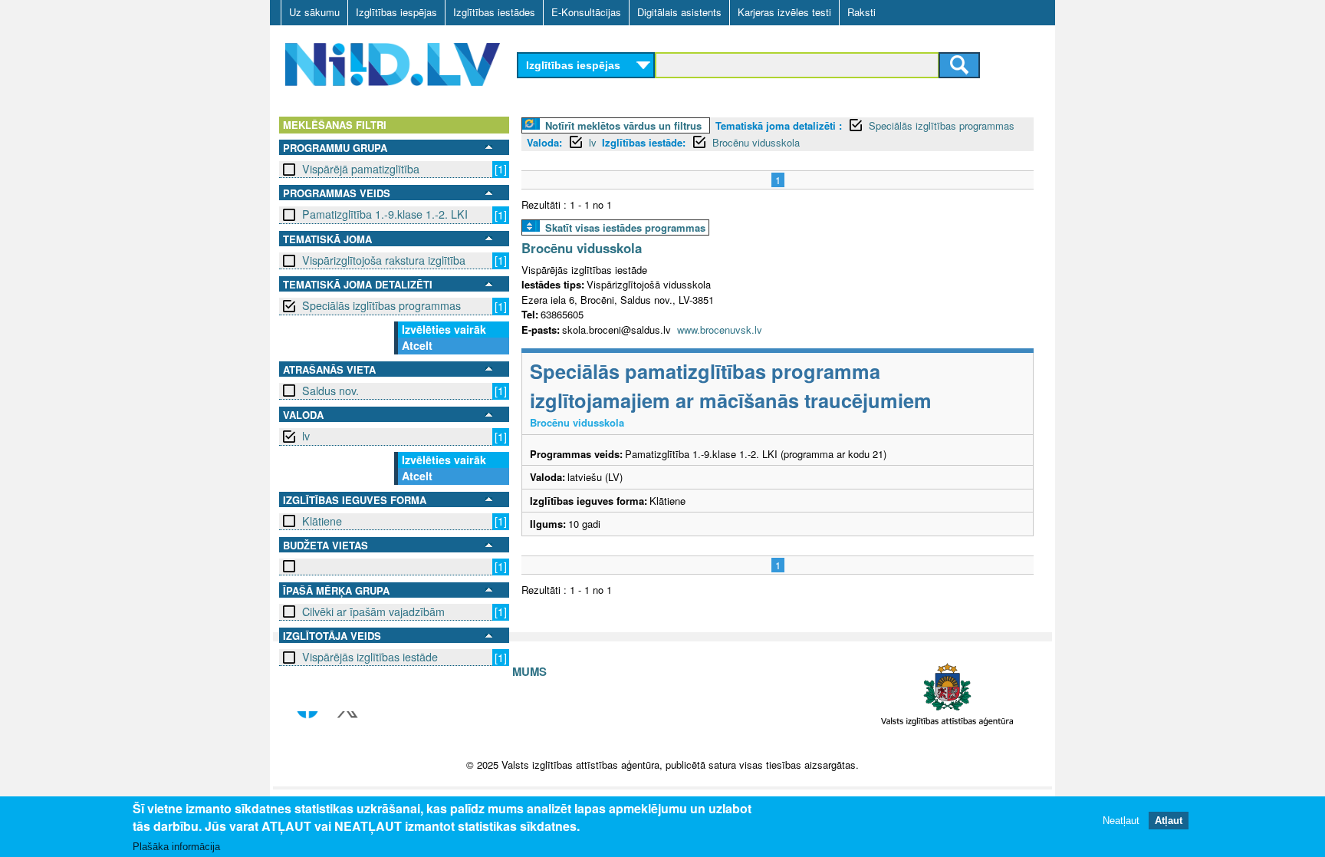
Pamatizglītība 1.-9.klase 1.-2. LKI (385, 214)
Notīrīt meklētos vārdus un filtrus (623, 125)
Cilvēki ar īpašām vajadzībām (373, 611)
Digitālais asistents (679, 12)
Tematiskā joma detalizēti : (778, 125)
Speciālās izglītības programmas (381, 305)
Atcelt (417, 345)
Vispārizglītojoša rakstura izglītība (383, 260)
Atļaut (1168, 820)
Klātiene (322, 521)
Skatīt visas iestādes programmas (625, 227)
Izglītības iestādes (494, 12)
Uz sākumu (314, 12)
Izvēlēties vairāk (444, 329)
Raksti (861, 12)
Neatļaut (1121, 820)
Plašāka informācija (176, 846)
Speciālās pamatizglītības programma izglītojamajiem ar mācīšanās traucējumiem (731, 385)
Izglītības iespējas (396, 12)
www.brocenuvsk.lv (719, 329)
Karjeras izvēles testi (784, 12)
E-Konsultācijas (586, 12)
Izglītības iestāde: (644, 142)
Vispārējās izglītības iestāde (370, 656)
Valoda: (544, 142)
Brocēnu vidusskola (756, 142)
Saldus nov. (330, 390)
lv (306, 435)
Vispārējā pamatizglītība (360, 168)
